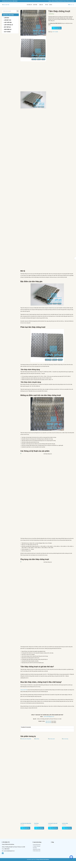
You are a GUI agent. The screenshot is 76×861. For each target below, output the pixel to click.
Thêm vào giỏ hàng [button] (25, 828)
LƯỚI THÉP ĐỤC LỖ (8, 24)
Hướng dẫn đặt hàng (36, 844)
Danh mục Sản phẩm (8, 14)
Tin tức (46, 4)
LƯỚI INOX (6, 17)
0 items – (72, 4)
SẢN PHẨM (35, 4)
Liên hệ (50, 4)
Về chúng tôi (29, 4)
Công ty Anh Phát (23, 689)
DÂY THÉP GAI (7, 27)
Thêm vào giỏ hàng (57, 28)
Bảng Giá (41, 4)
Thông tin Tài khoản (36, 846)
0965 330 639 (48, 721)
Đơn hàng (35, 847)
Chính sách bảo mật (36, 850)
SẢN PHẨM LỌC (7, 29)
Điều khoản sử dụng (36, 849)
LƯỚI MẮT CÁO (7, 20)
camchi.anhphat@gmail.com (49, 716)
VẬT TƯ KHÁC (7, 31)
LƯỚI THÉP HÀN (8, 22)
